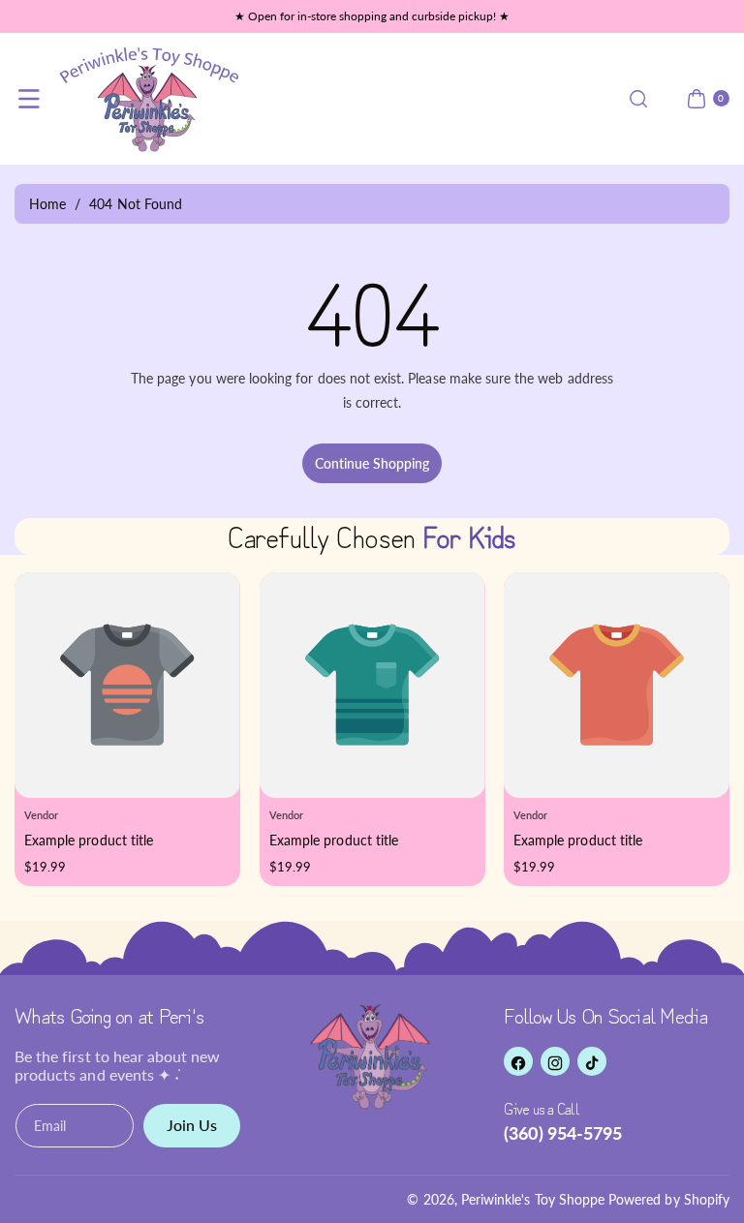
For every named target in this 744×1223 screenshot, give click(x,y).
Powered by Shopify (668, 1199)
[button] (29, 98)
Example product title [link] (88, 840)
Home (47, 204)
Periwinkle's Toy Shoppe (532, 1199)
